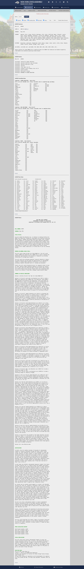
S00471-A (26, 29)
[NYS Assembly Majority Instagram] (60, 2)
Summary (19, 20)
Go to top (16, 74)
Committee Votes (32, 20)
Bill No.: (16, 16)
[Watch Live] (49, 2)
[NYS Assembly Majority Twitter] (56, 2)
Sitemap (22, 567)
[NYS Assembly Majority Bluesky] (64, 2)
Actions (25, 20)
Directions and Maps (59, 567)
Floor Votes (40, 20)
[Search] (67, 2)
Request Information (39, 567)
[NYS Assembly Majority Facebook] (53, 2)
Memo (46, 20)
